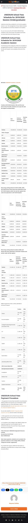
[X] (7, 490)
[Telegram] (21, 490)
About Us (4, 516)
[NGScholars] (14, 2)
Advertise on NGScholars (15, 514)
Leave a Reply (14, 509)
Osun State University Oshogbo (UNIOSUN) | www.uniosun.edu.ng (14, 483)
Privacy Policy (23, 514)
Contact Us (7, 514)
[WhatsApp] (16, 490)
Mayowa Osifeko (14, 503)
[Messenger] (12, 490)
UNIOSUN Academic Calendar (13, 82)
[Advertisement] (14, 67)
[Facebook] (3, 490)
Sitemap (2, 514)
